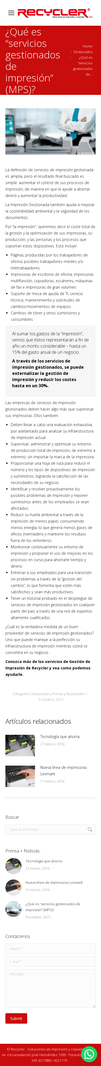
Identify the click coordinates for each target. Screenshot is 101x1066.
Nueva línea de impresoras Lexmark (63, 770)
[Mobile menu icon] (11, 13)
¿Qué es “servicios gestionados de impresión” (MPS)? (53, 906)
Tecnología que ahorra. (60, 736)
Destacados (40, 693)
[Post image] (20, 745)
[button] (89, 1054)
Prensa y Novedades (68, 693)
